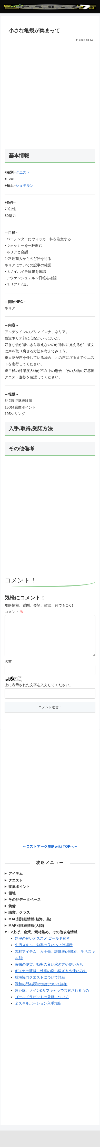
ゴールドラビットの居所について (42, 997)
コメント (14, 612)
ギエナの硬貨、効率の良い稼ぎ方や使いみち (51, 971)
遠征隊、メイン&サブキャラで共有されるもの (52, 990)
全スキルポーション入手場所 (38, 1003)
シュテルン (25, 185)
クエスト (23, 172)
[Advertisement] (50, 95)
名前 (8, 661)
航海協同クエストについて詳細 (40, 977)
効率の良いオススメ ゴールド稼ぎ (42, 938)
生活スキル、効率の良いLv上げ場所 (44, 945)
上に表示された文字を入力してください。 (39, 685)
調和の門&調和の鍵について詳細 (41, 984)
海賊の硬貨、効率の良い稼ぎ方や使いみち (49, 964)
